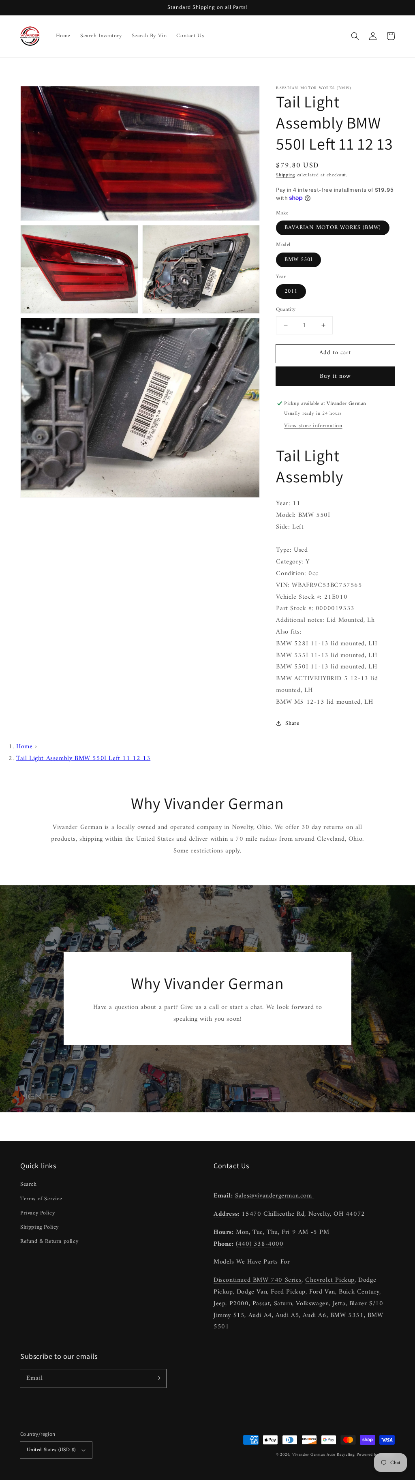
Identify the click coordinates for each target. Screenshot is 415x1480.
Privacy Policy (37, 1213)
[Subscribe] (157, 1378)
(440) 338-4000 (259, 1244)
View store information (313, 426)
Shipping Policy (39, 1227)
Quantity (285, 310)
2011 (291, 291)
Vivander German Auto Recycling (323, 1454)
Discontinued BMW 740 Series (258, 1280)
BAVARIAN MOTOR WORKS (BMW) (333, 228)
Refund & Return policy (49, 1241)
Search (28, 1184)
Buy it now (335, 376)
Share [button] (292, 723)
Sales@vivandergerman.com (274, 1196)
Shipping (285, 175)
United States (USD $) (51, 1449)
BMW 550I (298, 260)
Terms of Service (41, 1199)
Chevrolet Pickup (330, 1280)
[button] (355, 36)
